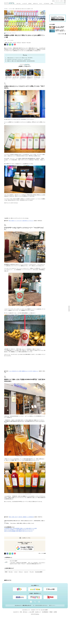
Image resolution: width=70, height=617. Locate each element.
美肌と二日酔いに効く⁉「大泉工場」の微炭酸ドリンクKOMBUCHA (21, 516)
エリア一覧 (10, 8)
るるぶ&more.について (26, 609)
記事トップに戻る (41, 553)
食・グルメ (10, 42)
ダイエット (19, 42)
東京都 (13, 8)
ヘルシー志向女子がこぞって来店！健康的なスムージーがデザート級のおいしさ (23, 371)
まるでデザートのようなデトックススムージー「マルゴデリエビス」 (19, 59)
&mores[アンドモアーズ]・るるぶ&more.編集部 (39, 609)
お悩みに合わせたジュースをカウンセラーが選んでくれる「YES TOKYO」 (20, 57)
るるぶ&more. (6, 8)
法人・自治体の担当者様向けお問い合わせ (40, 605)
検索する (65, 3)
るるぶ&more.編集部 (38, 571)
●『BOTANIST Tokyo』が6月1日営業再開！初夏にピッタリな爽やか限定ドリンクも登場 (20, 528)
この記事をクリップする (26, 537)
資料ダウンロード (52, 605)
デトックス (29, 42)
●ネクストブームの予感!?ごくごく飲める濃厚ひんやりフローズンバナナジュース (19, 529)
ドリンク (14, 42)
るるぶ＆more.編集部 (13, 560)
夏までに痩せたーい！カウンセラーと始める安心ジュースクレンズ (21, 220)
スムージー (24, 42)
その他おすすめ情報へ (61, 33)
